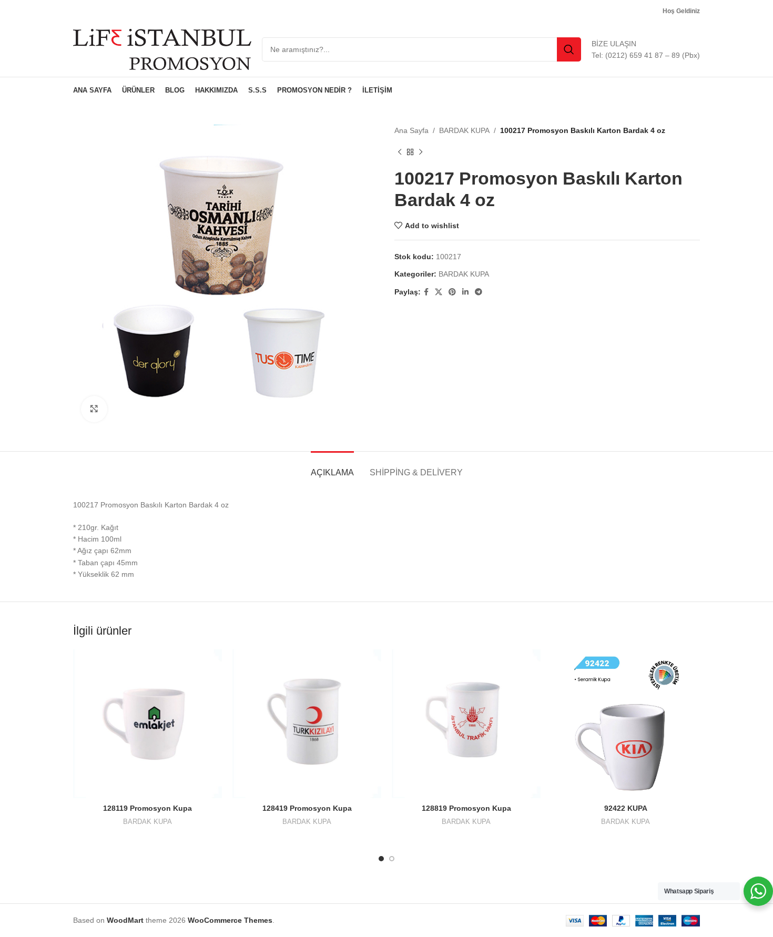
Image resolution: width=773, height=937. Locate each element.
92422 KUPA (625, 808)
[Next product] (420, 152)
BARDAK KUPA (464, 130)
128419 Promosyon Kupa (307, 808)
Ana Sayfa (411, 130)
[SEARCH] (569, 49)
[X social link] (438, 292)
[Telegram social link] (478, 292)
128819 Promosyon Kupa (466, 808)
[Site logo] (162, 49)
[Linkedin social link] (465, 292)
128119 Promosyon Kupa (147, 808)
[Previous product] (399, 152)
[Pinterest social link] (452, 292)
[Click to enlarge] (94, 409)
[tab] (332, 467)
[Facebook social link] (426, 292)
